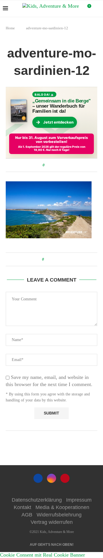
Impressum (79, 500)
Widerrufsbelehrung (59, 515)
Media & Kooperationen (62, 507)
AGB (26, 515)
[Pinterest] (65, 478)
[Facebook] (38, 478)
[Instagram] (51, 478)
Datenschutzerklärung (37, 500)
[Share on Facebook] (50, 165)
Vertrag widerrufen (52, 522)
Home (10, 28)
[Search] (97, 8)
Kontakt (22, 507)
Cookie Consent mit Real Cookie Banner (42, 555)
